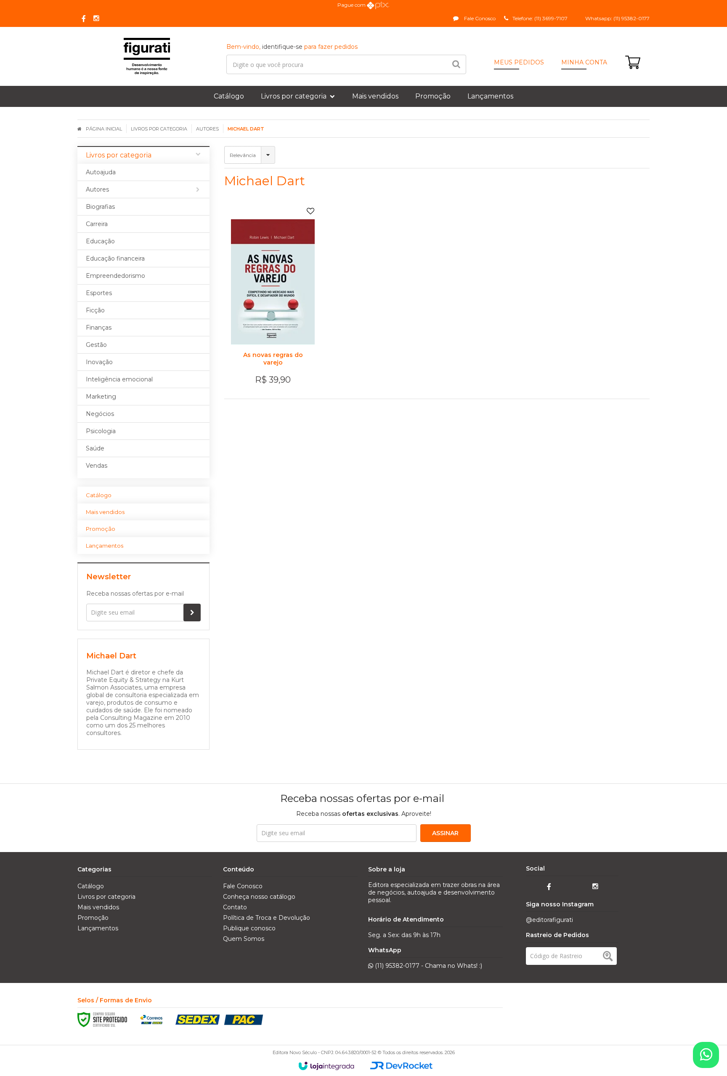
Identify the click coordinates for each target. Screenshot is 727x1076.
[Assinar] (192, 612)
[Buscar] (456, 64)
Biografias (100, 206)
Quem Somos (243, 939)
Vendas (96, 465)
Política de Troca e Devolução (266, 918)
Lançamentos (97, 928)
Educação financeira (115, 258)
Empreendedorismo (115, 276)
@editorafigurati (549, 920)
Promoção (93, 918)
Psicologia (101, 431)
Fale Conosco (479, 18)
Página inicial (104, 129)
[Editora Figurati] (147, 56)
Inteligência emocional (119, 379)
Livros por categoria (159, 129)
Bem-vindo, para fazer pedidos (292, 47)
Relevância (243, 155)
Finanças (98, 327)
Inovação (99, 362)
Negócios (100, 414)
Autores (207, 129)
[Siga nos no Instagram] (96, 19)
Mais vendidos (98, 907)
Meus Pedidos (519, 62)
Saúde (95, 448)
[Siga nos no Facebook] (83, 19)
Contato (235, 907)
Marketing (101, 396)
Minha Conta (584, 62)
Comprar (277, 342)
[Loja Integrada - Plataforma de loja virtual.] (326, 1066)
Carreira (97, 224)
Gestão (96, 345)
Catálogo (90, 886)
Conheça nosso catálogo (259, 896)
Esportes (99, 293)
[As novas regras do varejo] (273, 298)
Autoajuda (101, 172)
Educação (100, 241)
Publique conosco (249, 928)
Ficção (95, 310)
